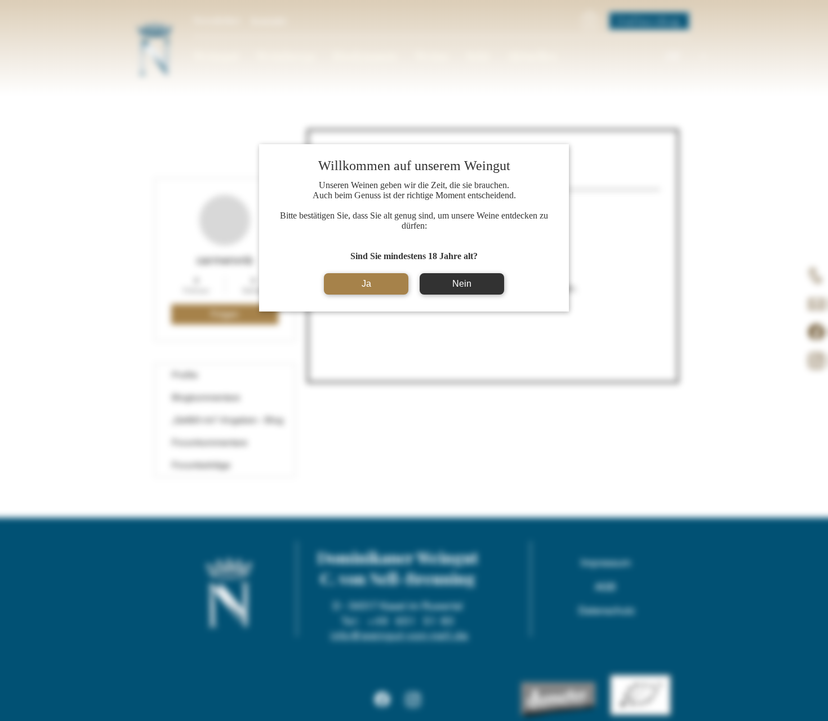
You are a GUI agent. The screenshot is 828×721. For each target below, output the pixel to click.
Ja (366, 283)
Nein (461, 283)
